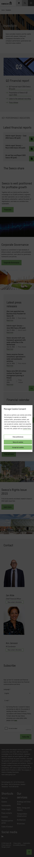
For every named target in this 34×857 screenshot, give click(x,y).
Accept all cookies (18, 447)
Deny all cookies (18, 442)
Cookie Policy (27, 428)
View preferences (18, 437)
